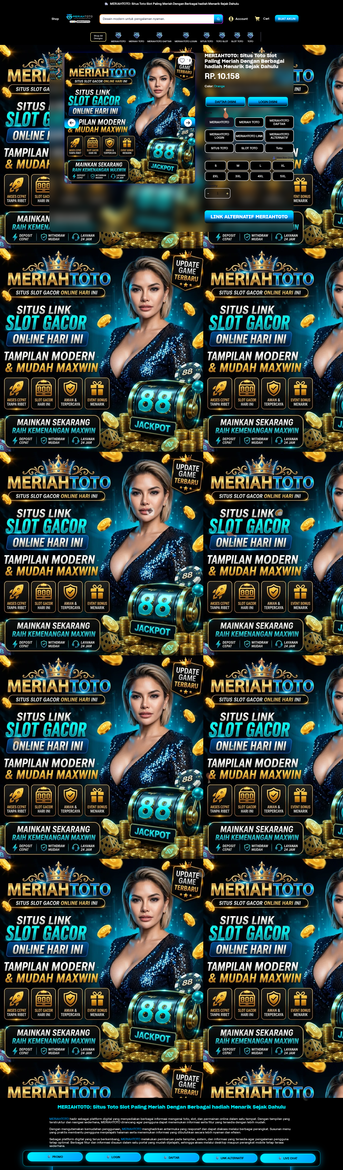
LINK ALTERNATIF (232, 1156)
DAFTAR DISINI (225, 102)
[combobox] (157, 19)
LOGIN (116, 1157)
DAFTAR (174, 1157)
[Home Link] (79, 19)
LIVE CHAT (290, 1156)
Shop (55, 18)
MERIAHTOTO (59, 1119)
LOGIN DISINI (268, 102)
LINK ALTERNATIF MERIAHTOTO (249, 217)
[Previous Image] (72, 122)
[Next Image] (188, 122)
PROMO (57, 1158)
